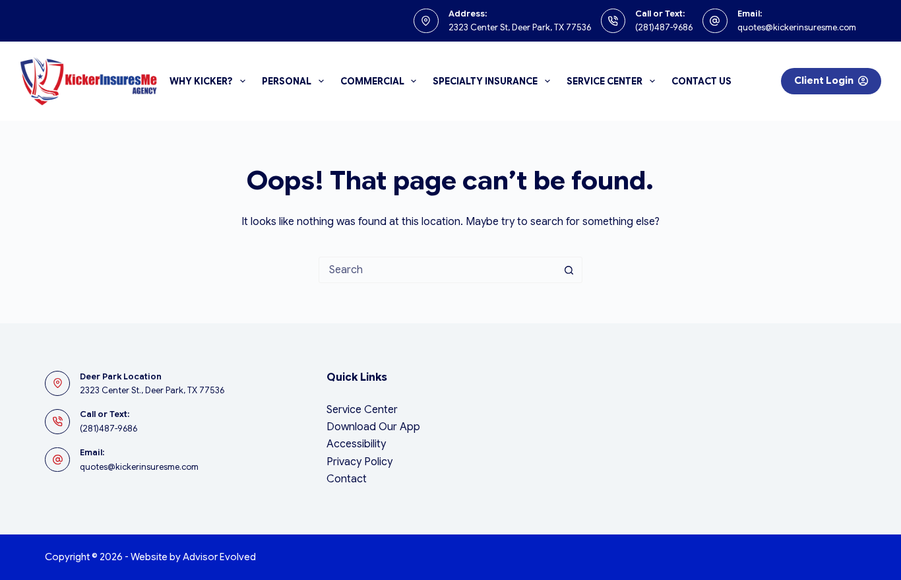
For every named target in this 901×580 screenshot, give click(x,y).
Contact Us (701, 81)
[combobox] (438, 270)
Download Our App (373, 427)
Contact (346, 479)
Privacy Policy (359, 461)
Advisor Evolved (219, 557)
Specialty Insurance (485, 81)
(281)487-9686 (664, 27)
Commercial (372, 81)
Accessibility (356, 444)
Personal (286, 81)
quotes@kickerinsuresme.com (796, 27)
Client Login (824, 80)
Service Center (604, 81)
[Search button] (569, 269)
